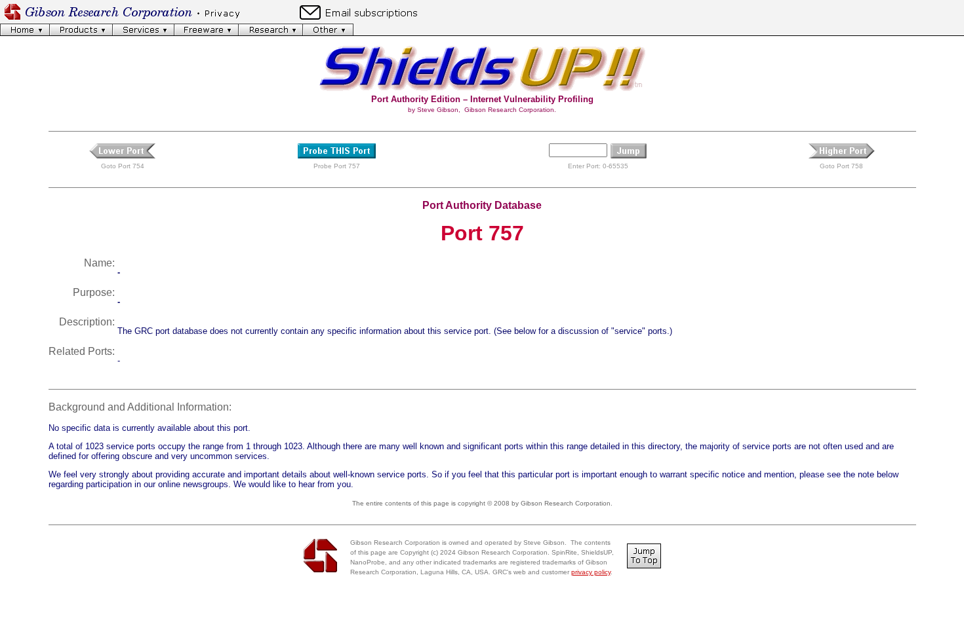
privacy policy (591, 572)
